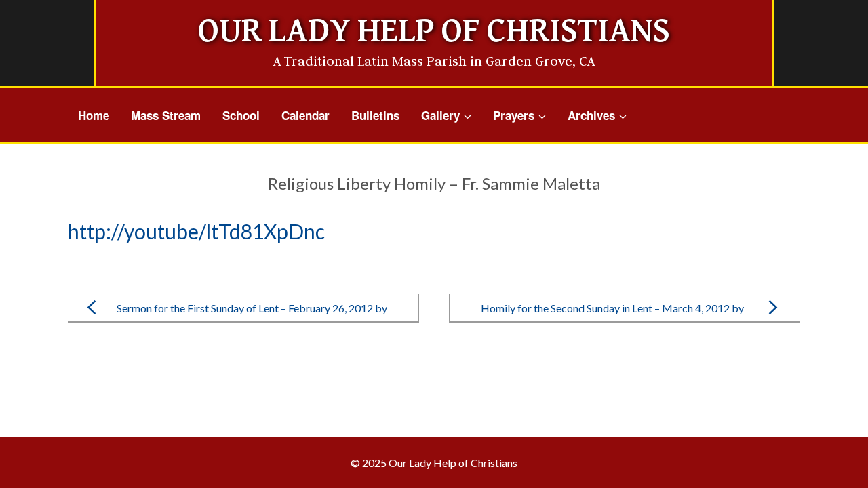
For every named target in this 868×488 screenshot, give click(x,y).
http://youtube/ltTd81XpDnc (196, 231)
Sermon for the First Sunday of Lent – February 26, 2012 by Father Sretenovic (252, 319)
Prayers (513, 115)
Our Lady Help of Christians (434, 32)
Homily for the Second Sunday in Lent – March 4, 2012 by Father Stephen (612, 319)
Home (93, 115)
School (241, 115)
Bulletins (375, 115)
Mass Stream (166, 115)
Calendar (305, 115)
